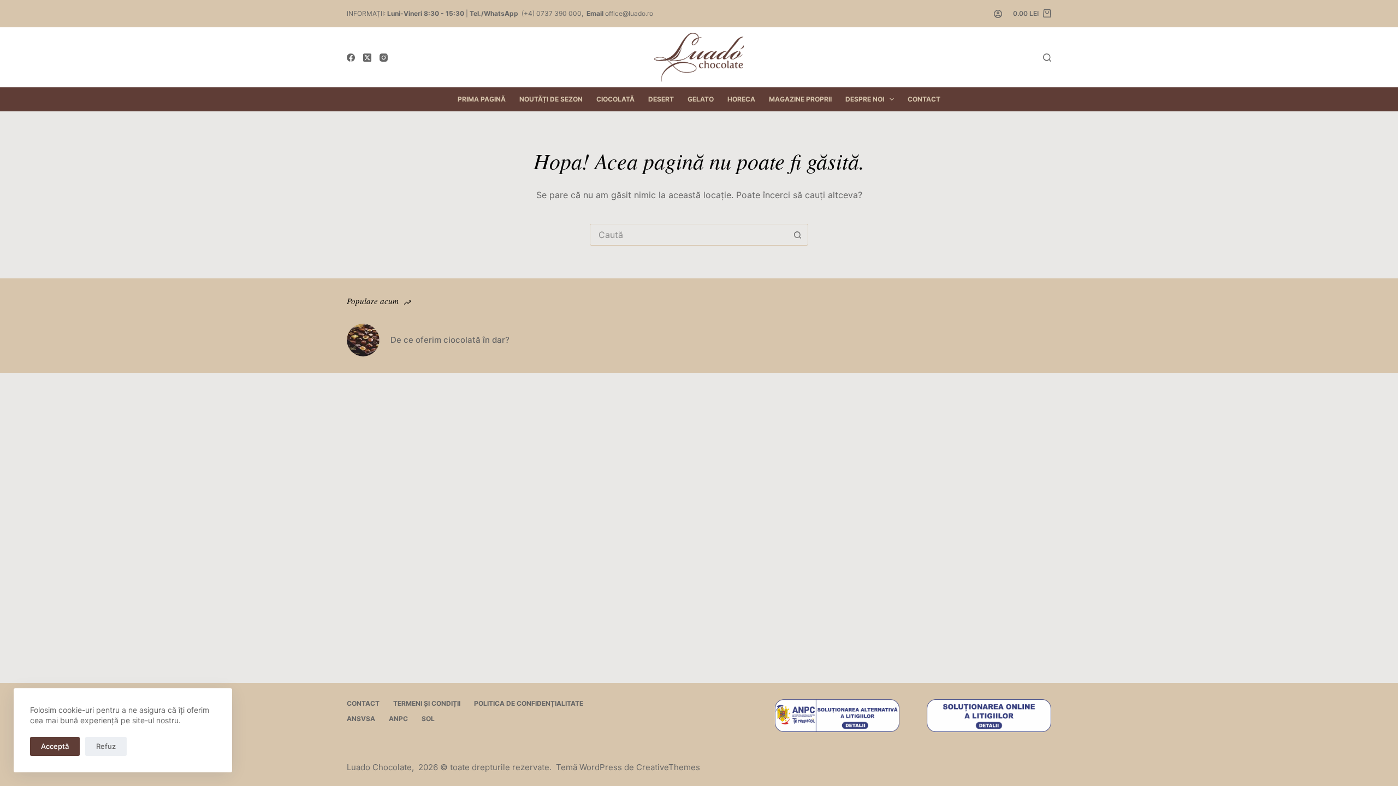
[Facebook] (351, 57)
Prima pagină (482, 99)
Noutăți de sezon (551, 99)
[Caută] (1047, 57)
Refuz (106, 746)
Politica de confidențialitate (528, 703)
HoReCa (741, 99)
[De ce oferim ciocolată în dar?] (363, 340)
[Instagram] (384, 57)
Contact (924, 99)
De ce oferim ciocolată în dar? (450, 340)
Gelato (701, 99)
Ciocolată (615, 99)
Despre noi (864, 99)
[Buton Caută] (797, 234)
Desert (661, 99)
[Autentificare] (998, 14)
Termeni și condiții (426, 703)
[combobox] (688, 235)
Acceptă (55, 746)
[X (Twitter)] (367, 57)
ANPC (398, 718)
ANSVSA (361, 718)
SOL (428, 718)
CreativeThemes (668, 767)
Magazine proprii (800, 99)
